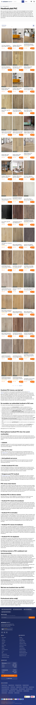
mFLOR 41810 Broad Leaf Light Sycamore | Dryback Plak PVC (6, 289)
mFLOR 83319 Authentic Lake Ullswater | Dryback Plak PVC (17, 334)
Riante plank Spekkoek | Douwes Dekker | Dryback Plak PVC (18, 245)
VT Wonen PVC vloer (18, 685)
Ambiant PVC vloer (4, 685)
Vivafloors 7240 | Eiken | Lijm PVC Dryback (6, 177)
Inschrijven (31, 617)
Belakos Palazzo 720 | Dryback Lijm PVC (17, 155)
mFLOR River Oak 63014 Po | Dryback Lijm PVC (17, 267)
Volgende (20, 385)
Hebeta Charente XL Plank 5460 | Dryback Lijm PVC (7, 132)
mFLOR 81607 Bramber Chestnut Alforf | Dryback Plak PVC (6, 267)
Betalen (3, 646)
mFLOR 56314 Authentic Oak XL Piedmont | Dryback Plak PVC (29, 45)
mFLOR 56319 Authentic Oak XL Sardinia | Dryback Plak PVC (17, 378)
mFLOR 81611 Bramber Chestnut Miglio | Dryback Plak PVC (18, 356)
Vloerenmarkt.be (4, 654)
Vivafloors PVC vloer (25, 685)
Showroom (3, 640)
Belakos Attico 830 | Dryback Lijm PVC (5, 155)
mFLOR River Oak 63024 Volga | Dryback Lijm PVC (29, 267)
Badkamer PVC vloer (22, 655)
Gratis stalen (4, 637)
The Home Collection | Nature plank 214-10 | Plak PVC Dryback (7, 46)
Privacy (3, 651)
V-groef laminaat (22, 648)
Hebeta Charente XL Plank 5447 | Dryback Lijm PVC (18, 132)
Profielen (20, 637)
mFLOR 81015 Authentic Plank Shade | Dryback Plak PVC (29, 221)
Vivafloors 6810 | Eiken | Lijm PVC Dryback (17, 89)
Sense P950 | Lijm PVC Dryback (6, 222)
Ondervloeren (21, 646)
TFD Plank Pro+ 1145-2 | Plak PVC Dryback (17, 67)
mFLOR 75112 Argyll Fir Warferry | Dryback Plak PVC (6, 356)
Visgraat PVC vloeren (22, 643)
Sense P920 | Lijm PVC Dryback (6, 111)
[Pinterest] (7, 632)
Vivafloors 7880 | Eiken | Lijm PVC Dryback (17, 177)
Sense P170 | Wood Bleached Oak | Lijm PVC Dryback (28, 199)
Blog (2, 652)
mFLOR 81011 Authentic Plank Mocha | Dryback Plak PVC (17, 198)
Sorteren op (4, 25)
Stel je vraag (10, 678)
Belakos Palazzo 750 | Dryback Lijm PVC (6, 89)
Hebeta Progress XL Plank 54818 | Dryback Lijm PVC (29, 132)
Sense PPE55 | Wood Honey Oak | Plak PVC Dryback (28, 111)
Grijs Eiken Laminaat (22, 651)
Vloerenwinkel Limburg (5, 657)
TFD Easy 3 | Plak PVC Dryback (17, 289)
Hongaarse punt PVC (6, 475)
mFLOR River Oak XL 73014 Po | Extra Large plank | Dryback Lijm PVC (29, 379)
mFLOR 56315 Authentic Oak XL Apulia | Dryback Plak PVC (6, 378)
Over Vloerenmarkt (5, 649)
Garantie (3, 648)
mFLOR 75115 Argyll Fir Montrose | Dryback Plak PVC (28, 245)
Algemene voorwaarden (5, 655)
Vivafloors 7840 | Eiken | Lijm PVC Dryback (17, 46)
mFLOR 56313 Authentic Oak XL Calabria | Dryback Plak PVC (29, 89)
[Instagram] (4, 632)
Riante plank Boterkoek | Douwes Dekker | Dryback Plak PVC (18, 312)
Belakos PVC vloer (11, 685)
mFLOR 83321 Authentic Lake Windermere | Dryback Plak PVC (17, 222)
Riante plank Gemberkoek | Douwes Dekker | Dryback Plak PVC (7, 311)
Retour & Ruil (4, 645)
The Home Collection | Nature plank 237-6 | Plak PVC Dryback (6, 67)
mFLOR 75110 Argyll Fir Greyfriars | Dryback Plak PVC (28, 334)
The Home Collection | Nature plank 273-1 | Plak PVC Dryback (29, 177)
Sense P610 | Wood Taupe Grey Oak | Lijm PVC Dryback (29, 289)
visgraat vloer (4, 452)
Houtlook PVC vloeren (22, 645)
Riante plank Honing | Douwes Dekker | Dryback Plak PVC (29, 312)
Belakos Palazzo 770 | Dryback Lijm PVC (28, 154)
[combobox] (17, 1)
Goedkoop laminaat (22, 649)
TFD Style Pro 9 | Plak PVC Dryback (7, 244)
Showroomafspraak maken (9, 675)
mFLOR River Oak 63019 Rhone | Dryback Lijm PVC (29, 355)
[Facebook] (2, 632)
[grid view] (34, 26)
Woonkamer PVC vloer (22, 654)
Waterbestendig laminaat (23, 652)
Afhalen (3, 643)
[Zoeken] (23, 1)
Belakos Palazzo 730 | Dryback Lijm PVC (28, 67)
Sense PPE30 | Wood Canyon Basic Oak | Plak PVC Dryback (17, 111)
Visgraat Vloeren (22, 640)
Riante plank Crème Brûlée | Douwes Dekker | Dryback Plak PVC (7, 199)
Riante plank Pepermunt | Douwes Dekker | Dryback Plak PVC (7, 334)
